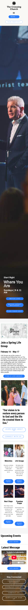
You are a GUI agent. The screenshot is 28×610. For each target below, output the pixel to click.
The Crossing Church (14, 8)
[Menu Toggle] (14, 13)
